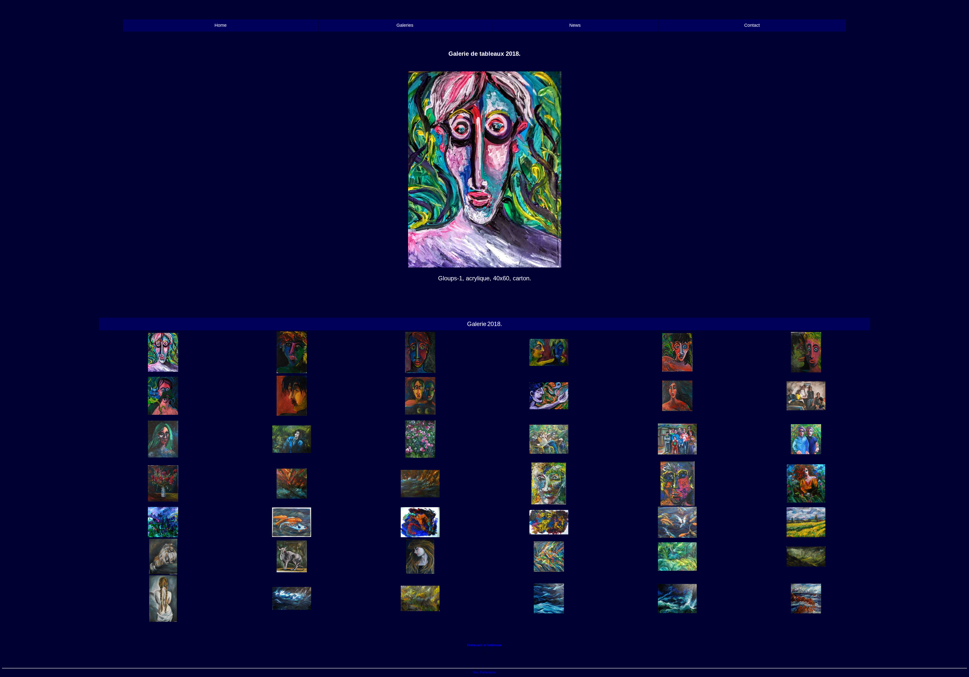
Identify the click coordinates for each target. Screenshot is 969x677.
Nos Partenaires (484, 672)
